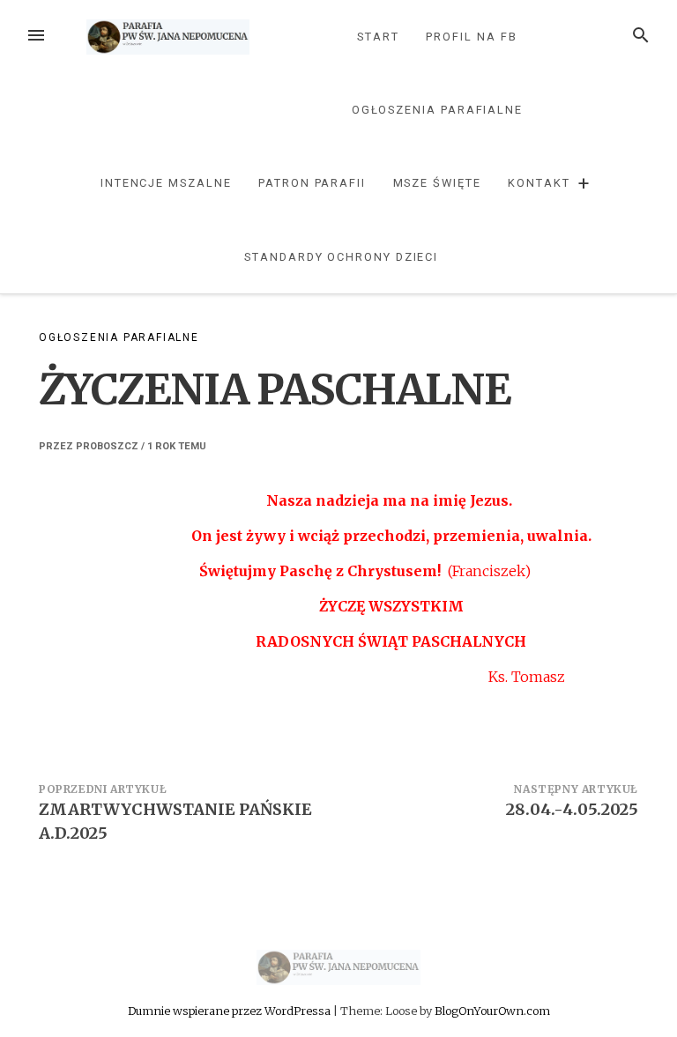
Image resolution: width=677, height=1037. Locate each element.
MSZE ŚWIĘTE (437, 182)
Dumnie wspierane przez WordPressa (230, 1011)
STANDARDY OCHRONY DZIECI (341, 256)
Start (378, 36)
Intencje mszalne (166, 182)
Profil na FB (471, 36)
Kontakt (538, 182)
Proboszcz (107, 446)
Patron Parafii (312, 182)
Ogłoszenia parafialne (437, 109)
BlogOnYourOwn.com (492, 1011)
